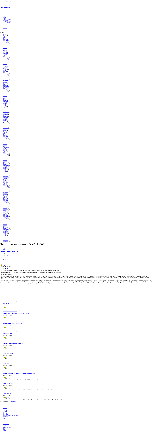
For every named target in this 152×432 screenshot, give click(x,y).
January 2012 (5, 154)
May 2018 (5, 96)
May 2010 (5, 172)
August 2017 (5, 104)
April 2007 (5, 206)
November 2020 (6, 76)
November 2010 (6, 166)
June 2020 (5, 82)
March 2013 (5, 146)
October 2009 (5, 178)
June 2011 (5, 159)
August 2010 (5, 169)
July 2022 (5, 63)
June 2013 (5, 143)
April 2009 (5, 183)
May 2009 (5, 182)
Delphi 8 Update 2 (6, 363)
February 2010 (5, 175)
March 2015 (5, 122)
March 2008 (5, 197)
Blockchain (5, 408)
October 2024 (5, 51)
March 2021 (5, 72)
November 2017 (6, 102)
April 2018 (5, 97)
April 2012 (5, 151)
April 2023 (5, 55)
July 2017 (5, 105)
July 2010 (5, 170)
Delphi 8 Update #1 (7, 393)
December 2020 (6, 75)
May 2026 (5, 35)
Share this (5, 259)
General (4, 417)
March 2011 (5, 162)
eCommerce (5, 28)
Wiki (4, 249)
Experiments (5, 416)
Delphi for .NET (6, 413)
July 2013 (5, 141)
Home (4, 246)
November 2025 (6, 41)
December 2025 (6, 40)
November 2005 (6, 217)
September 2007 (6, 203)
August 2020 (5, 80)
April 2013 (5, 145)
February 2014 (5, 134)
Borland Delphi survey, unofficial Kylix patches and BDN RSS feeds (16, 313)
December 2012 (6, 147)
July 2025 (5, 45)
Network (4, 425)
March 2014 (5, 133)
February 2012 (5, 153)
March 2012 (5, 152)
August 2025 (5, 44)
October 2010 (5, 167)
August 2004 (5, 233)
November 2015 (6, 118)
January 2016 (5, 116)
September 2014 (6, 128)
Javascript (5, 420)
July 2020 (5, 81)
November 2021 (6, 66)
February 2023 (5, 57)
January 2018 (5, 100)
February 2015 (5, 123)
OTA (4, 426)
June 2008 (5, 194)
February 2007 (5, 209)
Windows (4, 430)
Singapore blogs (5, 7)
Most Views (11, 297)
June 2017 (5, 106)
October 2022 (5, 61)
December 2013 (6, 136)
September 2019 (6, 87)
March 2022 (5, 65)
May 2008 (5, 195)
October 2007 (5, 202)
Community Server (6, 411)
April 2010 (5, 173)
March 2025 (5, 50)
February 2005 (5, 227)
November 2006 (6, 211)
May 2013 (5, 144)
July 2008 (5, 193)
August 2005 (5, 220)
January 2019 (5, 91)
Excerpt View (3, 299)
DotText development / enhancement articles (11, 415)
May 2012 (5, 150)
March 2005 (5, 226)
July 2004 (5, 234)
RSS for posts (5, 255)
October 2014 (5, 127)
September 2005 (6, 219)
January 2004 (5, 241)
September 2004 (6, 232)
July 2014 (5, 129)
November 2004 (6, 230)
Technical (4, 26)
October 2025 (5, 42)
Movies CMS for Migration (8, 423)
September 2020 (6, 79)
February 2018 (5, 99)
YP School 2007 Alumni (7, 22)
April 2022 (5, 64)
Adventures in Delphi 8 (7, 405)
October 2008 (5, 189)
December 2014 (6, 125)
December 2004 (6, 229)
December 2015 (6, 117)
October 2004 (5, 231)
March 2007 (5, 208)
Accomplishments (6, 404)
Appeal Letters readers (7, 21)
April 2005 (5, 225)
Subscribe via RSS (6, 295)
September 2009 (6, 179)
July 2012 (5, 148)
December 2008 (6, 187)
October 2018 (5, 93)
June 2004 (5, 235)
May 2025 (5, 48)
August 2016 (5, 114)
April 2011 (5, 161)
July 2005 (5, 221)
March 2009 (5, 184)
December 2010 (6, 165)
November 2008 (6, 188)
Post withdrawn (6, 303)
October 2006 (5, 212)
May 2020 (5, 83)
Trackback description (7, 333)
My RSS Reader (6, 424)
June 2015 (5, 121)
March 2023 (5, 56)
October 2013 (5, 138)
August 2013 (5, 140)
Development (5, 20)
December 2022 (6, 59)
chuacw (4, 18)
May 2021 (5, 71)
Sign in (4, 2)
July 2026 (5, 34)
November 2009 (6, 177)
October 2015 (5, 119)
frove (4, 24)
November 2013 (6, 137)
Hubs (4, 16)
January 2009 (5, 186)
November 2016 (6, 112)
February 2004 (5, 240)
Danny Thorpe (20, 289)
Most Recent (6, 297)
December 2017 (6, 101)
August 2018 (5, 95)
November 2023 (6, 54)
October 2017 (5, 103)
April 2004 (5, 237)
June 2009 (5, 181)
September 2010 (6, 168)
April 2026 (5, 36)
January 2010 (5, 176)
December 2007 (6, 200)
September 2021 (6, 68)
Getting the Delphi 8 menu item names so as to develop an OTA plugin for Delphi (19, 373)
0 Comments (5, 291)
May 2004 (5, 236)
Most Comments (17, 297)
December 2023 (6, 53)
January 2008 (5, 199)
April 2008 (5, 196)
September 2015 (6, 120)
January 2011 (5, 164)
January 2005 (5, 228)
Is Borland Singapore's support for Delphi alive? (12, 323)
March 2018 (5, 98)
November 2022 (6, 60)
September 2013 (6, 139)
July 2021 (5, 70)
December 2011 (6, 155)
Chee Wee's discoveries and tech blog (9, 251)
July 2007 (5, 205)
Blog (4, 247)
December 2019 (6, 86)
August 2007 (5, 204)
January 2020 (5, 85)
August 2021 (5, 69)
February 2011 (5, 163)
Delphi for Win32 (6, 414)
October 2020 (5, 77)
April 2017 (5, 107)
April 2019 (5, 89)
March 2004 (5, 238)
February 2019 (5, 90)
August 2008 (5, 192)
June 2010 (5, 171)
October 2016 (5, 113)
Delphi (4, 412)
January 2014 (5, 135)
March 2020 (5, 84)
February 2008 (5, 198)
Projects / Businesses (7, 427)
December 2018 (6, 92)
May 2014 (5, 131)
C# (3, 409)
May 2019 (5, 88)
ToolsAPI (4, 429)
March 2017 (5, 108)
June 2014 (5, 130)
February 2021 (5, 73)
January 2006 (5, 215)
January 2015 (5, 124)
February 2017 (5, 109)
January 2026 (5, 39)
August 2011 (5, 157)
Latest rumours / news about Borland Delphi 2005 (12, 421)
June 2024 (5, 52)
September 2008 (6, 190)
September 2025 (6, 43)
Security (4, 428)
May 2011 (5, 160)
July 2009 (5, 180)
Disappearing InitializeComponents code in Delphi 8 (13, 343)
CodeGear (5, 410)
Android (4, 407)
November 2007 (6, 201)
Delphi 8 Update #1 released (8, 353)
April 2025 (5, 49)
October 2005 (5, 218)
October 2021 (5, 67)
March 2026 (5, 37)
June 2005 (5, 222)
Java (4, 419)
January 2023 (5, 58)
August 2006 (5, 213)
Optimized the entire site (8, 383)
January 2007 (5, 210)
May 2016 (5, 115)
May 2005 (5, 224)
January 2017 (5, 111)
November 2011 (6, 156)
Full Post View (9, 299)
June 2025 (5, 47)
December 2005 (6, 216)
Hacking (4, 418)
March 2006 (5, 214)
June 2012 (5, 149)
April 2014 (5, 132)
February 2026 (5, 38)
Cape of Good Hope (7, 19)
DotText (4, 17)
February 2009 (5, 185)
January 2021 (5, 74)
